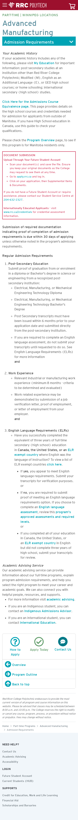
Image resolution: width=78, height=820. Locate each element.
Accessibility (10, 761)
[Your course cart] (72, 5)
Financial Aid (10, 800)
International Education (37, 622)
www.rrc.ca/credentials (18, 211)
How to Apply (15, 651)
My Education (44, 62)
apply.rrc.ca (24, 176)
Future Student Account (17, 775)
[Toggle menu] (24, 5)
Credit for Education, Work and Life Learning (30, 795)
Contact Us (9, 751)
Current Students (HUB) (18, 780)
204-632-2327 (13, 199)
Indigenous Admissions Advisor (47, 610)
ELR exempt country (40, 542)
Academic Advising (14, 756)
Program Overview (41, 139)
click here (54, 463)
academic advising (60, 598)
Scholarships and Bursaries (19, 805)
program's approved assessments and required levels (47, 516)
